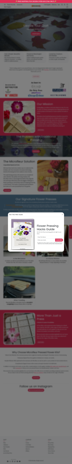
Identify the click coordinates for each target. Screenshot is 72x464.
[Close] (62, 214)
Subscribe (59, 240)
